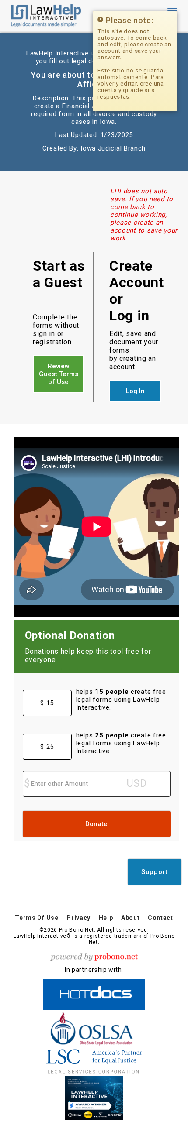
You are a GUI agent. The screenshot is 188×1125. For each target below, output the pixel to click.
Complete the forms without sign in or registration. (56, 329)
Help (106, 917)
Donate (96, 824)
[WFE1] (94, 1096)
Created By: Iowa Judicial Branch (94, 148)
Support (154, 872)
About (130, 917)
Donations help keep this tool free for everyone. (88, 655)
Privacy (78, 917)
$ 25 (47, 747)
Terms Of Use (36, 917)
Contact (160, 917)
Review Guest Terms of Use (58, 374)
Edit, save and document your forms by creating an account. (133, 350)
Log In (135, 391)
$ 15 (47, 703)
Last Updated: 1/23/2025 (94, 135)
